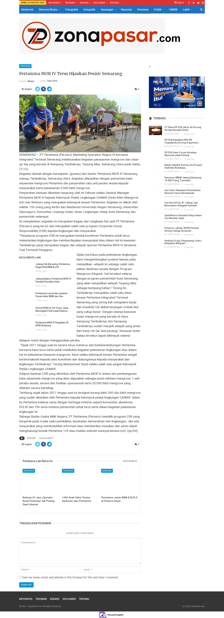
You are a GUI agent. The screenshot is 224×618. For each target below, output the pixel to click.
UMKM (173, 9)
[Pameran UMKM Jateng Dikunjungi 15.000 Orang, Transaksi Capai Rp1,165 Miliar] (155, 180)
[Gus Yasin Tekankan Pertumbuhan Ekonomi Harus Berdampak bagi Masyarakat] (155, 193)
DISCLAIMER (99, 2)
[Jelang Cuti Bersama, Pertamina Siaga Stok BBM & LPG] (26, 268)
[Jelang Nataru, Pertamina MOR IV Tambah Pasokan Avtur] (26, 282)
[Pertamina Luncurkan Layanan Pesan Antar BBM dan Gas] (26, 297)
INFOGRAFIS (54, 2)
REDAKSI (84, 2)
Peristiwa (142, 9)
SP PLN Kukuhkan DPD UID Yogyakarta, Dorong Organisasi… (182, 141)
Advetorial (27, 9)
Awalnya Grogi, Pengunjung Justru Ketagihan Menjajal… (183, 242)
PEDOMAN (70, 2)
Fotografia (71, 9)
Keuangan (107, 9)
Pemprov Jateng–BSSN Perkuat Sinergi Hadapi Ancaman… (181, 229)
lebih (186, 9)
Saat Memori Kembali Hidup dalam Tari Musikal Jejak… (183, 216)
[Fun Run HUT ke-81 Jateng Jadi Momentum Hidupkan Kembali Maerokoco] (155, 206)
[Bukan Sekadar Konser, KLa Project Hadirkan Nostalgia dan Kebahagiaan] (155, 168)
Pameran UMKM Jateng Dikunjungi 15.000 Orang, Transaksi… (183, 179)
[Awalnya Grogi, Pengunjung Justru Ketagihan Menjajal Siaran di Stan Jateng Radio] (155, 244)
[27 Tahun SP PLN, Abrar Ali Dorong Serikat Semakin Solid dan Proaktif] (155, 130)
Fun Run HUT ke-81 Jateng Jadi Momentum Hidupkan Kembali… (181, 204)
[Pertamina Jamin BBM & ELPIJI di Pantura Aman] (119, 481)
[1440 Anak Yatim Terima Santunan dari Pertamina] (80, 481)
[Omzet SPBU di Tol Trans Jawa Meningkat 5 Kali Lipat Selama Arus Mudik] (26, 311)
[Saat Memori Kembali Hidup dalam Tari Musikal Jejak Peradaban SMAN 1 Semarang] (155, 218)
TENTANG (114, 2)
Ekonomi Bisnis (48, 9)
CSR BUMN (31, 438)
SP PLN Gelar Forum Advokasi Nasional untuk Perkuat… (180, 154)
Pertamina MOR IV (46, 438)
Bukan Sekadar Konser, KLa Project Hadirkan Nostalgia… (183, 166)
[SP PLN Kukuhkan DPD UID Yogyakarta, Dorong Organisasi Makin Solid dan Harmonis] (155, 143)
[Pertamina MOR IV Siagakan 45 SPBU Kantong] (26, 326)
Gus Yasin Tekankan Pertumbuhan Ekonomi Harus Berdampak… (182, 191)
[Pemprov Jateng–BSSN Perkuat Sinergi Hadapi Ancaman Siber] (155, 231)
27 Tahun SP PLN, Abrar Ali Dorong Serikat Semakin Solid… (182, 128)
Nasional (126, 9)
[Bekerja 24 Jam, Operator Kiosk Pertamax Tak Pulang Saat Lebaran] (41, 481)
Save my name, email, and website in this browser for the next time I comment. (70, 577)
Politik (157, 9)
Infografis (89, 9)
